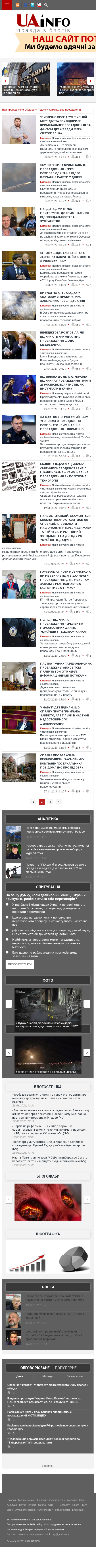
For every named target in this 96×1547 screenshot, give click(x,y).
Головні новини (26, 1500)
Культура (12, 1505)
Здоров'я (65, 1505)
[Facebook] (24, 5)
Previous (4, 81)
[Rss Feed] (17, 5)
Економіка (71, 1500)
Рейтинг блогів (62, 1509)
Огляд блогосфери (25, 1509)
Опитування (48, 887)
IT (57, 1505)
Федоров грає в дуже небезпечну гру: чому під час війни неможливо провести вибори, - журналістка (57, 849)
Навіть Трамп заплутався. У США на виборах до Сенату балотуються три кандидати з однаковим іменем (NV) (49, 1159)
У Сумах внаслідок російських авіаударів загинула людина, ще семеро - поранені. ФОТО (47, 1024)
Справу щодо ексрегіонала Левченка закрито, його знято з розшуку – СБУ (65, 257)
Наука (22, 1505)
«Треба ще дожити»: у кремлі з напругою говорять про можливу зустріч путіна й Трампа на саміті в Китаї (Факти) (49, 1098)
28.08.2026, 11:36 (23, 1165)
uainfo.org (48, 1524)
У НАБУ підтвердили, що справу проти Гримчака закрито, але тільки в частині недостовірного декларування (64, 715)
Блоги (48, 1287)
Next (91, 81)
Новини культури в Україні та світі (71, 393)
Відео (10, 1509)
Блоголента (44, 1509)
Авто (50, 1505)
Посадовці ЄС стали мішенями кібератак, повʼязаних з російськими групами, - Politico (55, 829)
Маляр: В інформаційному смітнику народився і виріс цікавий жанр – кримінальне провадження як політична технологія (64, 472)
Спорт (75, 1505)
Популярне (66, 1368)
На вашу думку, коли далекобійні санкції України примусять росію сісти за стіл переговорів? (46, 897)
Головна (11, 1500)
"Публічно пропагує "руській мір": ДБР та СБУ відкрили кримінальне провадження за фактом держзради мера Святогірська (65, 125)
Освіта (42, 1505)
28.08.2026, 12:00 (23, 1137)
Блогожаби (48, 1176)
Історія (32, 1505)
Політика (42, 1500)
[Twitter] (31, 5)
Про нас (11, 1534)
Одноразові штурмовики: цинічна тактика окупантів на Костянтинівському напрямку (55, 1297)
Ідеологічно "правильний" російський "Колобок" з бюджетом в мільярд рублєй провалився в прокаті (54, 1335)
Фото (48, 980)
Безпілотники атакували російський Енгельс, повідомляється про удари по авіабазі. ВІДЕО (47, 1073)
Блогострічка (48, 1087)
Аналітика (48, 819)
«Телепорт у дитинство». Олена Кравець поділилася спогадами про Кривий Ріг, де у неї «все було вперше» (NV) (48, 1145)
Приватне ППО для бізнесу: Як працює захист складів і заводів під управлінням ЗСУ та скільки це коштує (57, 868)
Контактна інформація (30, 1534)
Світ (81, 1500)
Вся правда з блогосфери (18, 109)
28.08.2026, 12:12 (23, 1121)
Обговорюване (35, 1368)
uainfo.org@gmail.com (57, 1534)
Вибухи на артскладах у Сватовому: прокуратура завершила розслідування (62, 296)
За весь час (75, 1376)
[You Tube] (38, 5)
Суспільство (56, 1500)
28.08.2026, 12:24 (23, 1105)
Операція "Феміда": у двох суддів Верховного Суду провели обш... (21, 90)
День (19, 1376)
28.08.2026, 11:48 (23, 1152)
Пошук (42, 109)
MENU (7, 5)
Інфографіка (48, 1234)
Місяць (47, 1376)
